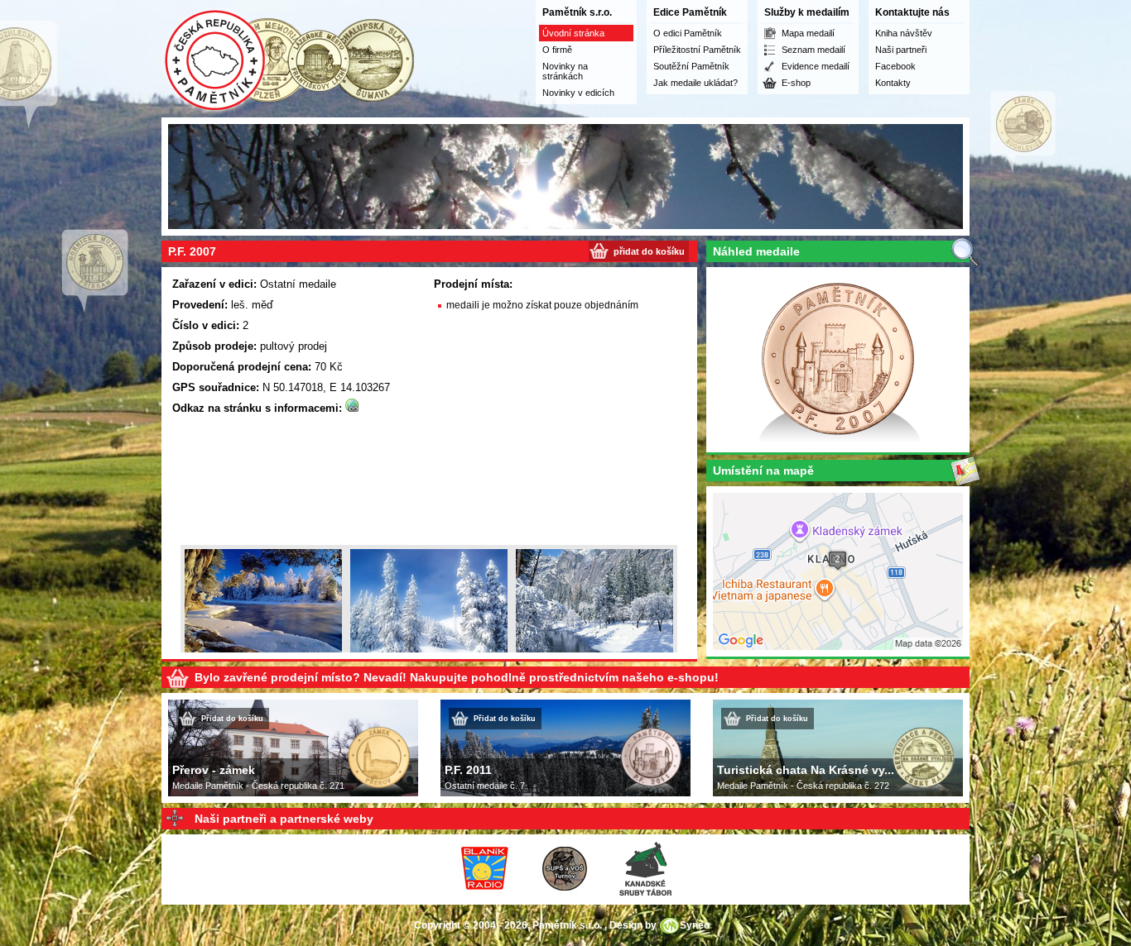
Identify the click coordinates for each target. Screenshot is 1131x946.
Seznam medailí (813, 50)
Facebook (895, 66)
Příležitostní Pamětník (697, 50)
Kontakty (893, 83)
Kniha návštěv (903, 33)
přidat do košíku (649, 251)
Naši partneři (900, 50)
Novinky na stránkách (565, 71)
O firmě (557, 50)
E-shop (796, 83)
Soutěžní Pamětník (691, 66)
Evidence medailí (815, 66)
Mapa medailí (808, 33)
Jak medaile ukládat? (695, 83)
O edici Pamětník (687, 33)
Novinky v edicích (578, 93)
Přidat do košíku (232, 718)
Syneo (695, 925)
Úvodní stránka (573, 33)
